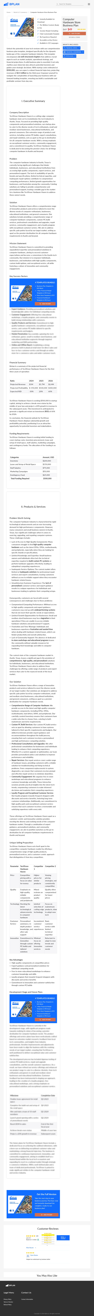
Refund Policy (7, 1304)
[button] (81, 29)
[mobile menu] (89, 4)
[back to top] (90, 1312)
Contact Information (27, 1299)
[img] (30, 1253)
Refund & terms (74, 37)
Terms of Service (8, 1302)
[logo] (12, 4)
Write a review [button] (63, 1237)
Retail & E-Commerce (20, 12)
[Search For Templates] (57, 4)
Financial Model (72, 48)
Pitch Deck (70, 56)
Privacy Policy (7, 1299)
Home (8, 12)
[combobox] (70, 4)
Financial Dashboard (73, 52)
